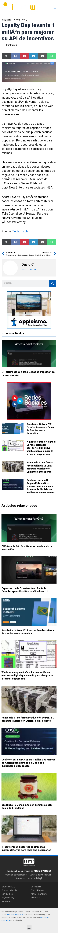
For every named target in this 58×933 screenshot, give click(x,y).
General (6, 20)
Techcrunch (20, 231)
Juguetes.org (7, 897)
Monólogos (6, 901)
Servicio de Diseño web (40, 875)
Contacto (20, 878)
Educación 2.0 (8, 886)
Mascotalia (35, 886)
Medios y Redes (42, 871)
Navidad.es (7, 894)
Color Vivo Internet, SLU (15, 915)
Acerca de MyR (35, 878)
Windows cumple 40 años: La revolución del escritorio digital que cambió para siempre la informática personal (41, 448)
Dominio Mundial (9, 890)
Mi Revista (35, 897)
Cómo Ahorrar (37, 890)
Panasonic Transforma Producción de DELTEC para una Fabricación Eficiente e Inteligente (39, 467)
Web (23, 269)
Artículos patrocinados (16, 875)
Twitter (32, 269)
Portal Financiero (38, 894)
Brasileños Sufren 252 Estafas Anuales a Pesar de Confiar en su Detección (40, 429)
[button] (29, 927)
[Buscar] (52, 283)
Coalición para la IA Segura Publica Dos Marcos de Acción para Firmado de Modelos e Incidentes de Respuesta (40, 486)
